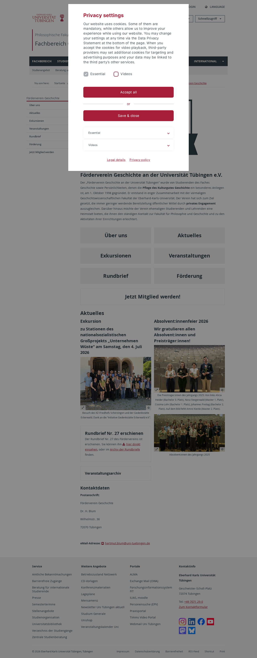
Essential (97, 74)
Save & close (128, 116)
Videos (126, 74)
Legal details (116, 160)
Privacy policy (140, 160)
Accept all (128, 92)
